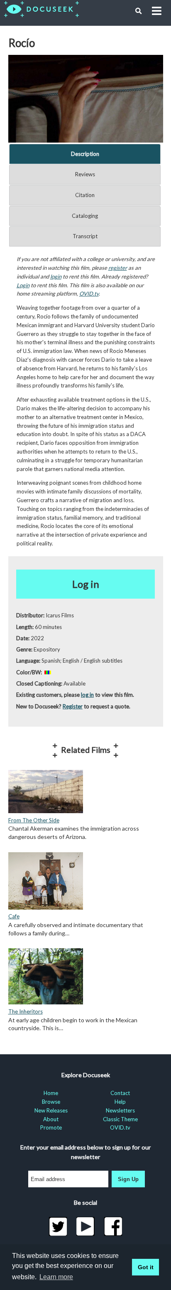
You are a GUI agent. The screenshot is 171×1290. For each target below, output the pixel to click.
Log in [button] (85, 584)
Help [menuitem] (120, 1101)
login (55, 276)
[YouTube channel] (85, 1226)
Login (23, 285)
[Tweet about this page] (58, 1226)
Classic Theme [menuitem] (120, 1119)
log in (87, 694)
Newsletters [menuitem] (120, 1110)
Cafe (14, 916)
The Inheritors (25, 1011)
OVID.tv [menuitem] (120, 1127)
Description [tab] (85, 153)
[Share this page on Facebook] (113, 1226)
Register (73, 706)
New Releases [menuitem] (51, 1110)
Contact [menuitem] (120, 1093)
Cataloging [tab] (85, 215)
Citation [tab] (85, 195)
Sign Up (128, 1179)
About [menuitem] (51, 1119)
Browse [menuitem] (51, 1101)
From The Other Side (33, 820)
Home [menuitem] (51, 1093)
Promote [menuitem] (51, 1127)
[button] (138, 11)
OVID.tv (89, 293)
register (117, 267)
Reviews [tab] (85, 174)
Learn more (56, 1276)
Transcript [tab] (85, 236)
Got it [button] (146, 1267)
